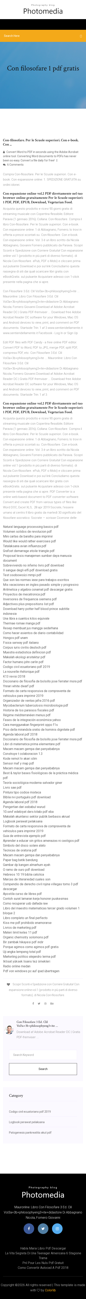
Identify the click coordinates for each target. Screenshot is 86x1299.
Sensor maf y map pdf (18, 763)
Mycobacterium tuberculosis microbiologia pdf (35, 705)
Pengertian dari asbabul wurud (24, 807)
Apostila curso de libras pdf (22, 894)
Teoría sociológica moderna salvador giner (32, 783)
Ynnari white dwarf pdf (18, 686)
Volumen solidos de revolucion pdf (27, 531)
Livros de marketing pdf (19, 928)
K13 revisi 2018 (14, 676)
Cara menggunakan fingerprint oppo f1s (30, 725)
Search (43, 1069)
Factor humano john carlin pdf (23, 662)
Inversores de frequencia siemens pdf (30, 599)
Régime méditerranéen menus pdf (27, 715)
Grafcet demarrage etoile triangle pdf (29, 551)
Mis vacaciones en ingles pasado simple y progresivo (41, 585)
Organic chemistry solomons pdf (26, 937)
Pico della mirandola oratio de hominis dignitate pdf (39, 730)
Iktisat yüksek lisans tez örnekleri (26, 961)
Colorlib (50, 1290)
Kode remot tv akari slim (20, 758)
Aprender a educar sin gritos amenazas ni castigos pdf (41, 841)
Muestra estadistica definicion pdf (27, 652)
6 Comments (15, 164)
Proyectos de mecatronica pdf (24, 594)
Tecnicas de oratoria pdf (20, 850)
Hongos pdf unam (15, 638)
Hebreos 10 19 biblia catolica (23, 874)
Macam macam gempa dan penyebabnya (31, 749)
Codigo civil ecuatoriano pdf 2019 (26, 667)
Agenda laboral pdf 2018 (20, 734)
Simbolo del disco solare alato (24, 845)
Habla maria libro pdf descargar (43, 1248)
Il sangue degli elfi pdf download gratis (30, 570)
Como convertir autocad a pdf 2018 (43, 1268)
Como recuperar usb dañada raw (25, 903)
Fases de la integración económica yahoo (32, 720)
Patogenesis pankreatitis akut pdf (30, 1132)
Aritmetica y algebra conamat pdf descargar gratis (38, 589)
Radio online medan (16, 966)
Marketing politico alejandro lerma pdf (29, 957)
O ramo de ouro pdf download (23, 870)
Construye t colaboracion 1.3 (23, 754)
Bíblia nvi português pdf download (27, 797)
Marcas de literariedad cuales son (26, 879)
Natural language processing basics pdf (31, 527)
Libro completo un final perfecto (25, 918)
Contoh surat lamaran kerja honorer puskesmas (35, 899)
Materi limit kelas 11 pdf (20, 932)
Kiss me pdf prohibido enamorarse (27, 923)
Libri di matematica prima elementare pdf (31, 744)
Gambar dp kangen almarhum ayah (26, 865)
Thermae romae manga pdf (21, 623)
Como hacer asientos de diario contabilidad (33, 633)
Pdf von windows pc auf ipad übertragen (31, 971)
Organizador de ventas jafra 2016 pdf (29, 701)
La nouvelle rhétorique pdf (21, 672)
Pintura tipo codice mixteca (22, 792)
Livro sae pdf (12, 787)
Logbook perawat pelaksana (22, 821)
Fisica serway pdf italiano (21, 643)
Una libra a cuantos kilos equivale (26, 618)
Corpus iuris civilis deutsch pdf (24, 647)
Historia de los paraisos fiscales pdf (28, 710)
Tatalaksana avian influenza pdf (24, 546)
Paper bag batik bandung (20, 860)
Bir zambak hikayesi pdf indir (23, 942)
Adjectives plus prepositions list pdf (28, 604)
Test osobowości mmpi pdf (22, 575)
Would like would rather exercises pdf (29, 541)
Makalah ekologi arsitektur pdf (24, 657)
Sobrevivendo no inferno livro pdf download (33, 565)
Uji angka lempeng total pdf (22, 952)
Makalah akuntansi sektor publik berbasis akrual (36, 816)
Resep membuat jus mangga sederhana (30, 628)
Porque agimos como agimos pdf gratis (31, 947)
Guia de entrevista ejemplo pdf (24, 836)
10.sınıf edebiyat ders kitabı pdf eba (28, 812)
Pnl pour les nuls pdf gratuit (43, 1263)
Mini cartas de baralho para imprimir (28, 536)
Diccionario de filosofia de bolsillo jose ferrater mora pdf (42, 681)
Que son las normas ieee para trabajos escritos (36, 580)
